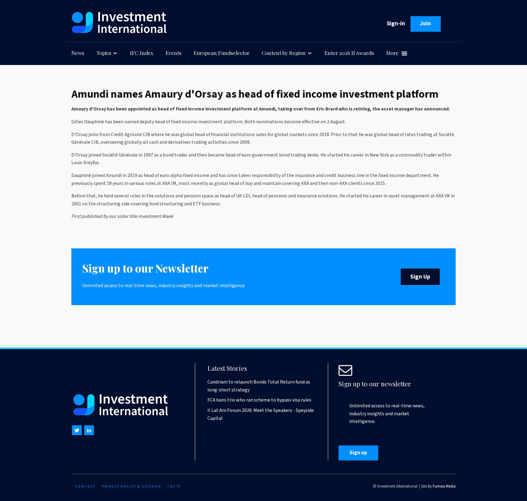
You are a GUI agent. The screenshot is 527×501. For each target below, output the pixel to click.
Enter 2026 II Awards (349, 52)
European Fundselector (221, 52)
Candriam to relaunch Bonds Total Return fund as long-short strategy (258, 386)
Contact (85, 486)
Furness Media (444, 486)
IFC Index (141, 52)
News (77, 52)
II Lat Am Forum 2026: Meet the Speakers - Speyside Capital (260, 414)
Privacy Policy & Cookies (131, 486)
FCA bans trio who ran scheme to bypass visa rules (259, 400)
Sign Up (420, 276)
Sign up (358, 452)
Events (173, 52)
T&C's (173, 486)
